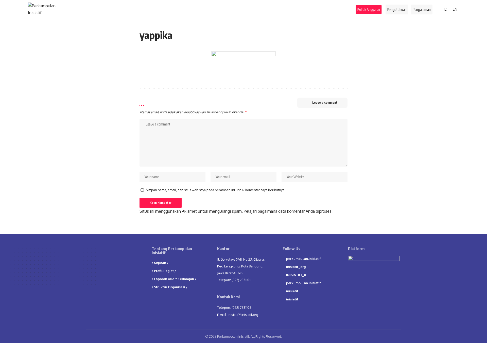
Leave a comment (324, 102)
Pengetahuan (397, 9)
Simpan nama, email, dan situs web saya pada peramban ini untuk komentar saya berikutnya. (215, 190)
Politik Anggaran (368, 9)
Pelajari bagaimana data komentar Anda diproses (288, 211)
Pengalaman (422, 9)
